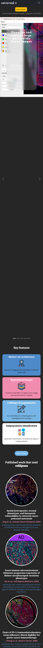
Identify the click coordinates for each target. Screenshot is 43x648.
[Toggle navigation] (39, 3)
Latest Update (21, 9)
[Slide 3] (21, 338)
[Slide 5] (28, 338)
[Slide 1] (14, 338)
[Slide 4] (25, 338)
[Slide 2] (17, 338)
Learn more (21, 453)
